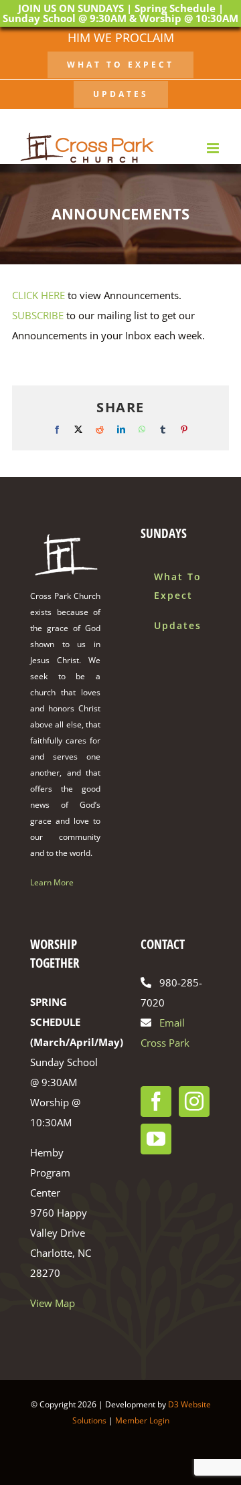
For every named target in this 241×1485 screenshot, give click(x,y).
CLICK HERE (38, 295)
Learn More (52, 882)
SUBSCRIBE (38, 315)
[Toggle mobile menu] (214, 148)
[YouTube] (156, 1139)
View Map (52, 1303)
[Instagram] (194, 1101)
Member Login (142, 1420)
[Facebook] (156, 1101)
